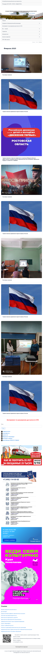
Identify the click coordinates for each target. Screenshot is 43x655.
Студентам (4, 31)
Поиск (2, 424)
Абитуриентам (5, 34)
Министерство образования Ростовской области (11, 619)
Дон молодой (4, 611)
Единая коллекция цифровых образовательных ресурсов (13, 613)
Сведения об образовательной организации (11, 23)
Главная (4, 20)
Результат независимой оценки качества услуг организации (13, 627)
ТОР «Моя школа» (6, 39)
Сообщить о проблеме (9, 540)
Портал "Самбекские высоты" (7, 625)
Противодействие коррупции (22, 646)
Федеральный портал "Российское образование (11, 631)
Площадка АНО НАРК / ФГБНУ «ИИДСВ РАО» (12, 4)
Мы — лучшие (5, 28)
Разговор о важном (7, 74)
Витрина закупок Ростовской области (9, 609)
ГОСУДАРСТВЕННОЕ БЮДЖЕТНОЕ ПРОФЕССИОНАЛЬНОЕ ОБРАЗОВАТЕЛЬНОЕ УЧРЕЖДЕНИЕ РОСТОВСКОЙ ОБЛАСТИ (21, 12)
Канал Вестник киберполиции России (9, 615)
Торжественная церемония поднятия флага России (15, 111)
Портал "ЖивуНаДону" (6, 623)
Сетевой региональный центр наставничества (12, 1)
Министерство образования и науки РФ (9, 617)
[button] (21, 455)
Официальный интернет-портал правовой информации (12, 621)
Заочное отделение (6, 36)
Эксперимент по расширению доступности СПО (12, 26)
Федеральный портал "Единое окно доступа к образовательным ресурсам (16, 629)
